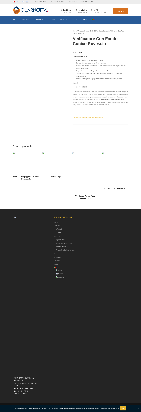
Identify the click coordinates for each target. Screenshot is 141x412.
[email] (120, 2)
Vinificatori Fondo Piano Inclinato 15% (85, 197)
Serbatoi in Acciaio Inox (64, 243)
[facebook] (124, 2)
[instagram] (127, 2)
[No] (138, 408)
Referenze (63, 20)
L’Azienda (59, 229)
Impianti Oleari (60, 240)
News (85, 20)
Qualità (58, 232)
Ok (123, 408)
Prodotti (39, 20)
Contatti (75, 20)
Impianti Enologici (90, 31)
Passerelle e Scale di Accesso (65, 250)
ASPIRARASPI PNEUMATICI (115, 189)
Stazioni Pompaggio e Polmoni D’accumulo (26, 178)
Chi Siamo (25, 20)
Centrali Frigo (55, 177)
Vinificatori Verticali (103, 31)
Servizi (52, 20)
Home (15, 20)
